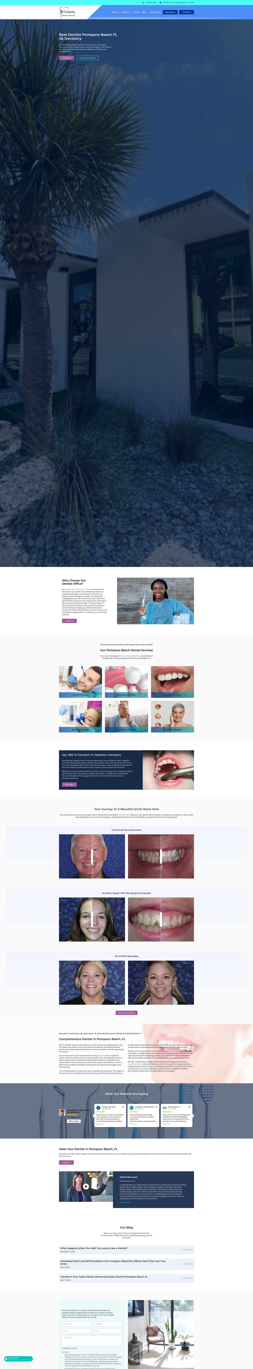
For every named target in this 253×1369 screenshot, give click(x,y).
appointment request (87, 58)
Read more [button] (100, 1124)
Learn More (69, 784)
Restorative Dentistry (126, 695)
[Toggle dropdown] (118, 12)
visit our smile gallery (126, 1013)
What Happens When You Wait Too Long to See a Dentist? (94, 1248)
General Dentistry (81, 695)
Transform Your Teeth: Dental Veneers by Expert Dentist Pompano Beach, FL (104, 1276)
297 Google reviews (73, 1117)
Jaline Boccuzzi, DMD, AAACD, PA (76, 589)
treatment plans (124, 815)
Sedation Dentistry (80, 730)
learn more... (125, 1202)
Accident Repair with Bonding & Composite (126, 893)
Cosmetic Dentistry (172, 695)
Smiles (136, 12)
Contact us (187, 12)
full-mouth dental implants (130, 656)
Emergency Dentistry (126, 730)
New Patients (155, 12)
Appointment (170, 12)
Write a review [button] (74, 1121)
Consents (65, 1352)
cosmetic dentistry (135, 1064)
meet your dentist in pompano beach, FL (88, 1149)
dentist (101, 1055)
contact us (66, 58)
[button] (192, 1115)
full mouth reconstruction (126, 830)
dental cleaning (171, 1051)
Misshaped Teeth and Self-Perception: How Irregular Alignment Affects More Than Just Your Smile (113, 1262)
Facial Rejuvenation (172, 730)
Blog (144, 12)
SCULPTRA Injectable (126, 956)
